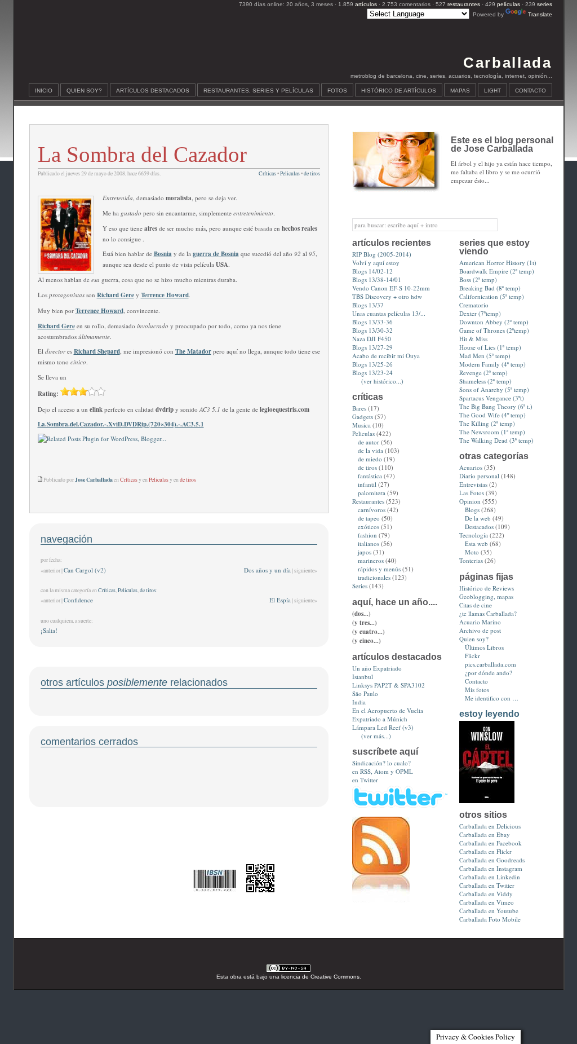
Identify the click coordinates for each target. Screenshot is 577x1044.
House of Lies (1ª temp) (490, 347)
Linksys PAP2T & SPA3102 (388, 685)
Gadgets (362, 416)
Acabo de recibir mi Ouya (386, 355)
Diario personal (479, 476)
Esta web (476, 543)
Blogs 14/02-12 (372, 271)
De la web (478, 518)
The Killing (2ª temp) (487, 423)
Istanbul (362, 676)
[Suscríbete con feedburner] (381, 900)
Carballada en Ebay (484, 834)
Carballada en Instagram (490, 868)
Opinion (470, 501)
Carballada (507, 62)
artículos (366, 4)
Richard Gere (115, 294)
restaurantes (463, 4)
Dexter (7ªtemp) (480, 313)
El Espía (280, 600)
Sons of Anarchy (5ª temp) (494, 389)
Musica (361, 425)
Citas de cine (475, 605)
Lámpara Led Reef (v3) (383, 727)
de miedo (370, 459)
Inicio (43, 90)
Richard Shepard (97, 351)
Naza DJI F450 (371, 338)
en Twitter (365, 780)
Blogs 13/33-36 (372, 322)
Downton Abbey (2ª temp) (494, 322)
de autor (368, 442)
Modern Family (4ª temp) (492, 364)
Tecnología (473, 535)
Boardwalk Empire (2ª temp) (496, 271)
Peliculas (290, 173)
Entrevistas (473, 484)
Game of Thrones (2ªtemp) (494, 330)
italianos (368, 543)
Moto (472, 552)
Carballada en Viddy (486, 893)
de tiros (312, 173)
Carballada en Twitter (486, 885)
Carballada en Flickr (485, 851)
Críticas (267, 173)
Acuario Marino (480, 622)
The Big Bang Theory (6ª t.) (495, 406)
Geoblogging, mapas (486, 596)
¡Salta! (49, 630)
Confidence (78, 600)
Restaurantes (368, 501)
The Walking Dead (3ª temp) (496, 440)
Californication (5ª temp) (491, 296)
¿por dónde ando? (488, 672)
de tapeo (369, 518)
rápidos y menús (379, 569)
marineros (371, 560)
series (544, 4)
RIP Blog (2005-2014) (381, 254)
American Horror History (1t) (497, 262)
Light (492, 90)
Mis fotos (477, 689)
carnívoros (371, 509)
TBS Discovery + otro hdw (387, 296)
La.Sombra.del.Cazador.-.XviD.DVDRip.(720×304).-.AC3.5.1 (121, 424)
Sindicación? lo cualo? (381, 763)
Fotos (337, 90)
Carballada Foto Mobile (490, 919)
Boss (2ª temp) (478, 279)
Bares (359, 408)
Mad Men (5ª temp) (485, 355)
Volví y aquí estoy (376, 262)
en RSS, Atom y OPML (382, 771)
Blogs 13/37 (368, 305)
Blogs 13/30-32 (372, 330)
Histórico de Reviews (486, 588)
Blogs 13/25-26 (372, 364)
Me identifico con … (491, 698)
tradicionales (374, 577)
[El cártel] (486, 800)
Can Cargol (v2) (85, 570)
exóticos (368, 526)
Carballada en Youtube (488, 910)
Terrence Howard (165, 294)
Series (359, 586)
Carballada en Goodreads (492, 860)
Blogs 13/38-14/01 (376, 279)
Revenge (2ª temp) (483, 372)
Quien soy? (84, 90)
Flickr (472, 655)
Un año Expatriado (377, 668)
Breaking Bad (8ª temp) (490, 288)
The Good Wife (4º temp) (492, 415)
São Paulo (365, 693)
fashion (367, 535)
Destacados (479, 526)
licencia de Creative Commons (320, 976)
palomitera (371, 492)
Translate (540, 14)
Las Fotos (471, 492)
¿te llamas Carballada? (488, 613)
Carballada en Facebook (490, 843)
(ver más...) (376, 736)
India (359, 702)
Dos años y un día (267, 570)
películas (508, 4)
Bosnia (163, 253)
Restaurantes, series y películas (258, 90)
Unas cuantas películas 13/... (388, 313)
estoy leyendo (489, 714)
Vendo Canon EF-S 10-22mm (391, 288)
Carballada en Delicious (490, 826)
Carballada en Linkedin (489, 877)
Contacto (530, 90)
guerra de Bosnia (216, 253)
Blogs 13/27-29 (372, 347)
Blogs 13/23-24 (372, 372)
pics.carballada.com (490, 664)
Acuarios (470, 467)
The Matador (193, 351)
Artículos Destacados (152, 90)
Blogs (472, 509)
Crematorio (474, 305)
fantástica (370, 476)
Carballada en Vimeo (486, 902)
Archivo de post (480, 630)
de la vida (370, 450)
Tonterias (471, 560)
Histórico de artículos (398, 90)
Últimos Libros (484, 647)
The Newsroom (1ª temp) (492, 432)
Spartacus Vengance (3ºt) (491, 398)
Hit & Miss (473, 338)
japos (364, 552)
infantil (367, 484)
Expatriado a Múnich (379, 719)
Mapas (460, 90)
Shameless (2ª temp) (485, 381)
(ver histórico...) (382, 381)
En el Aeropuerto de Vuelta (387, 710)
